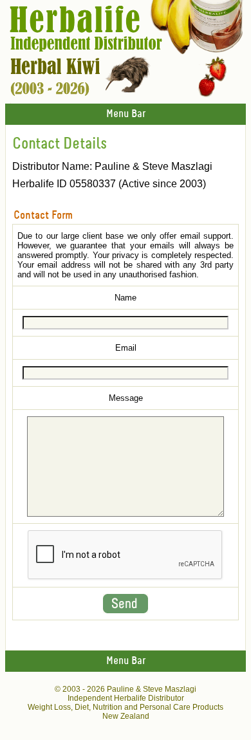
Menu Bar (125, 114)
